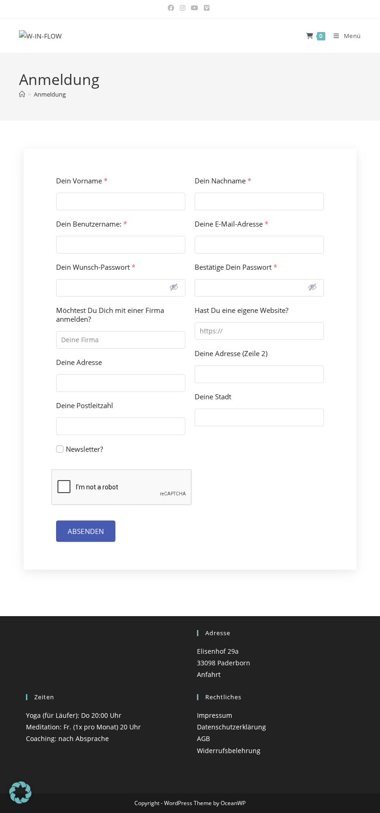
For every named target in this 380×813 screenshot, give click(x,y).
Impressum (214, 715)
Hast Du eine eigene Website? (241, 310)
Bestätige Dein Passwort (236, 267)
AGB (203, 738)
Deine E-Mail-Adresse (231, 224)
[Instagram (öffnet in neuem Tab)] (182, 8)
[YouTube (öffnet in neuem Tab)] (194, 8)
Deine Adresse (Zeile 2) (231, 353)
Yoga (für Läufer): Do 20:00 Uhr (73, 715)
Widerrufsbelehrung (228, 750)
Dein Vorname (82, 180)
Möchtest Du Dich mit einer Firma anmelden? (110, 315)
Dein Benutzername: (91, 224)
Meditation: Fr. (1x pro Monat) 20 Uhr (83, 726)
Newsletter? (84, 449)
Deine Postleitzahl (84, 405)
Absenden (86, 531)
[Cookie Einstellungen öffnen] (20, 801)
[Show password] (173, 287)
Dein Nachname (223, 180)
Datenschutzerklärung (231, 726)
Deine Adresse (79, 362)
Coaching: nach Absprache (67, 738)
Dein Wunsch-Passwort (95, 267)
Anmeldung (50, 94)
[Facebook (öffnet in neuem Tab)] (172, 8)
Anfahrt (209, 674)
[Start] (22, 94)
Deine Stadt (213, 396)
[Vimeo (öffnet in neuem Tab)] (206, 8)
